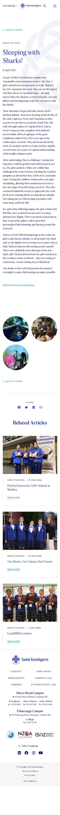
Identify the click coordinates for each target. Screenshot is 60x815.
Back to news (14, 30)
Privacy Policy (30, 775)
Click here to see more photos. (19, 285)
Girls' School (11, 43)
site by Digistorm (30, 781)
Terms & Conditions (30, 771)
